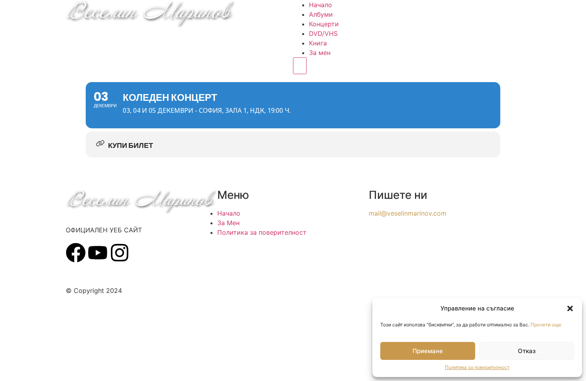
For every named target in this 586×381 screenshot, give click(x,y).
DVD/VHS (323, 33)
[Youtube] (98, 253)
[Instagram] (120, 253)
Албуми (321, 14)
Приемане (428, 351)
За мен (319, 53)
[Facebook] (76, 253)
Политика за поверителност (477, 367)
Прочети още (546, 325)
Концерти (324, 24)
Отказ (527, 351)
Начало (320, 5)
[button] (570, 308)
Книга (318, 43)
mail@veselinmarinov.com (407, 213)
